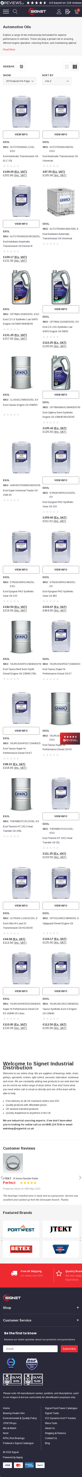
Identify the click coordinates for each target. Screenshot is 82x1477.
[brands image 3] (61, 1229)
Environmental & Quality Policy (20, 1418)
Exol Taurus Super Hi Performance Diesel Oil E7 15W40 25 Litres (17, 753)
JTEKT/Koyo (9, 1423)
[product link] (21, 112)
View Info (21, 134)
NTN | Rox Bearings (13, 1438)
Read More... (10, 49)
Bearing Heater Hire (14, 1413)
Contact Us (51, 1438)
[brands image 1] (21, 1229)
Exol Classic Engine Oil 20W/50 (20, 405)
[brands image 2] (21, 1249)
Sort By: (48, 75)
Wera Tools (51, 1423)
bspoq (19, 1457)
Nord (5, 1433)
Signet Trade (52, 1413)
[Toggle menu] (6, 12)
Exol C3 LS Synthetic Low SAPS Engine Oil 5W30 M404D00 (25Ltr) (20, 324)
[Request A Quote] (67, 11)
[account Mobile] (59, 11)
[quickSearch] (15, 11)
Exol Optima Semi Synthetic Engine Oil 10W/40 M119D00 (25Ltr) (58, 417)
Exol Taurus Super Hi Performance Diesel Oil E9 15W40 (57, 749)
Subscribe (69, 1349)
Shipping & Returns (55, 1433)
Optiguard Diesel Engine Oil (58, 923)
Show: (7, 75)
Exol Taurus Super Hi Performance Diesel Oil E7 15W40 (57, 673)
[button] (70, 739)
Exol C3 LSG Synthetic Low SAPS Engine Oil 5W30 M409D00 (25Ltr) (57, 331)
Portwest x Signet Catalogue (18, 1443)
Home (6, 1408)
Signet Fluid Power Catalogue (61, 1408)
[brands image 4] (61, 1249)
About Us (50, 1428)
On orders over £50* (32, 1275)
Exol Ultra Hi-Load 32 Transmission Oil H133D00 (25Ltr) (18, 928)
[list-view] (67, 67)
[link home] (37, 11)
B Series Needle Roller (25, 1178)
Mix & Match (9, 1428)
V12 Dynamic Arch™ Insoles (60, 1418)
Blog (47, 1443)
